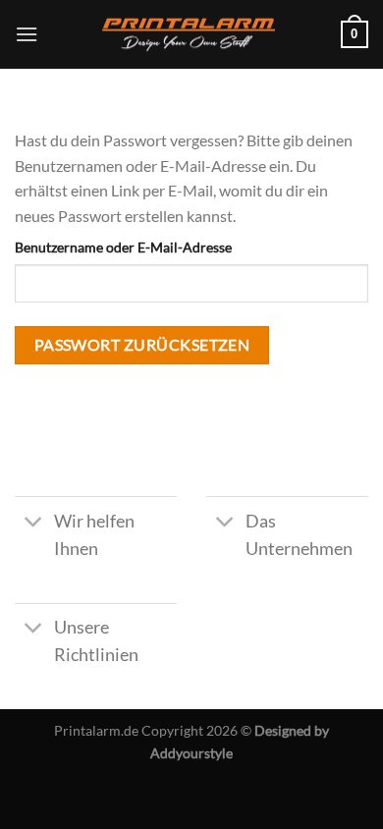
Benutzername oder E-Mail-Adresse (123, 247)
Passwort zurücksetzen (142, 345)
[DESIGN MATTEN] (191, 35)
